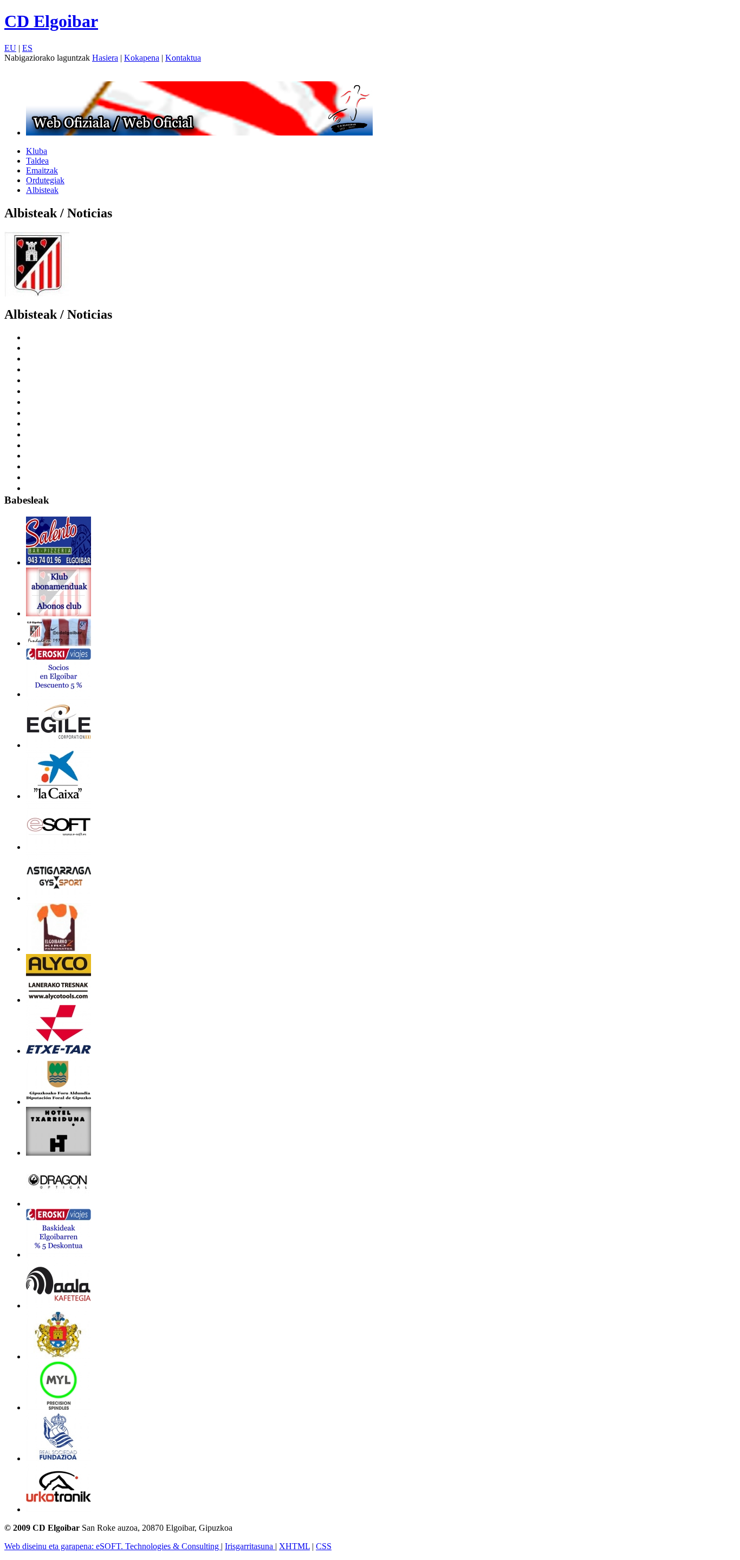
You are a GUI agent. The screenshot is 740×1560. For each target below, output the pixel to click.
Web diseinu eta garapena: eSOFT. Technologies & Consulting (112, 1546)
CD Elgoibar (51, 21)
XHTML (294, 1546)
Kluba (36, 151)
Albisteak (42, 190)
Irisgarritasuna (250, 1546)
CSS (324, 1546)
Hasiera (105, 57)
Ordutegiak (45, 180)
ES (27, 48)
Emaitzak (42, 170)
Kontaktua (183, 57)
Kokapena (141, 57)
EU (10, 48)
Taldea (37, 160)
